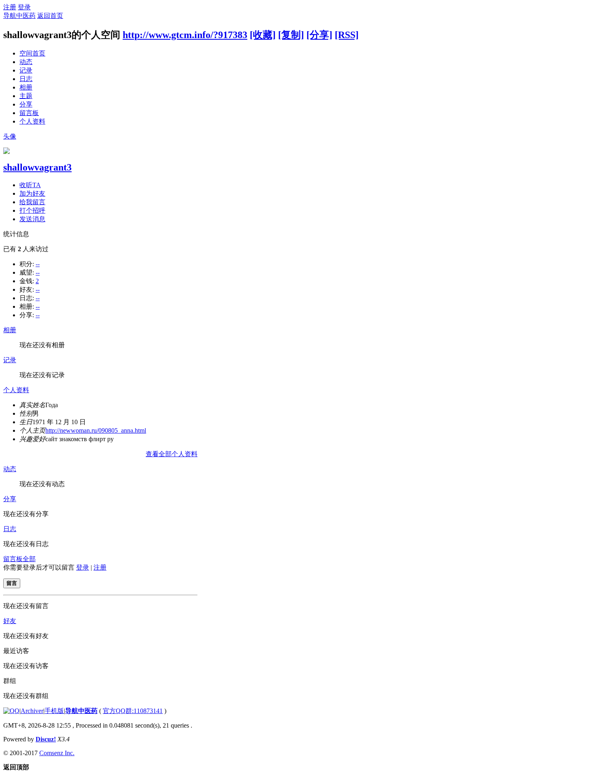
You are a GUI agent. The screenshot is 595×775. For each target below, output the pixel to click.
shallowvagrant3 (37, 167)
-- (38, 263)
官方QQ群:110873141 (133, 710)
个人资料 (32, 121)
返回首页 (50, 15)
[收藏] (263, 35)
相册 (25, 87)
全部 (29, 558)
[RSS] (347, 35)
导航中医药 (19, 15)
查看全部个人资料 (172, 453)
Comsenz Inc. (56, 752)
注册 (9, 7)
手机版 (54, 710)
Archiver (32, 710)
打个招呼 (32, 210)
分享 (25, 104)
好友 (9, 620)
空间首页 (32, 53)
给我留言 (32, 202)
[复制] (291, 35)
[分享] (319, 35)
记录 (25, 70)
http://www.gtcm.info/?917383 (185, 35)
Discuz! (46, 739)
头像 (9, 136)
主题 (25, 95)
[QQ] (11, 710)
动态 (25, 61)
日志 (25, 78)
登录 (24, 7)
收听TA (30, 184)
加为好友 (32, 193)
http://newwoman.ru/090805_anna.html (95, 430)
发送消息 (32, 219)
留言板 (29, 112)
